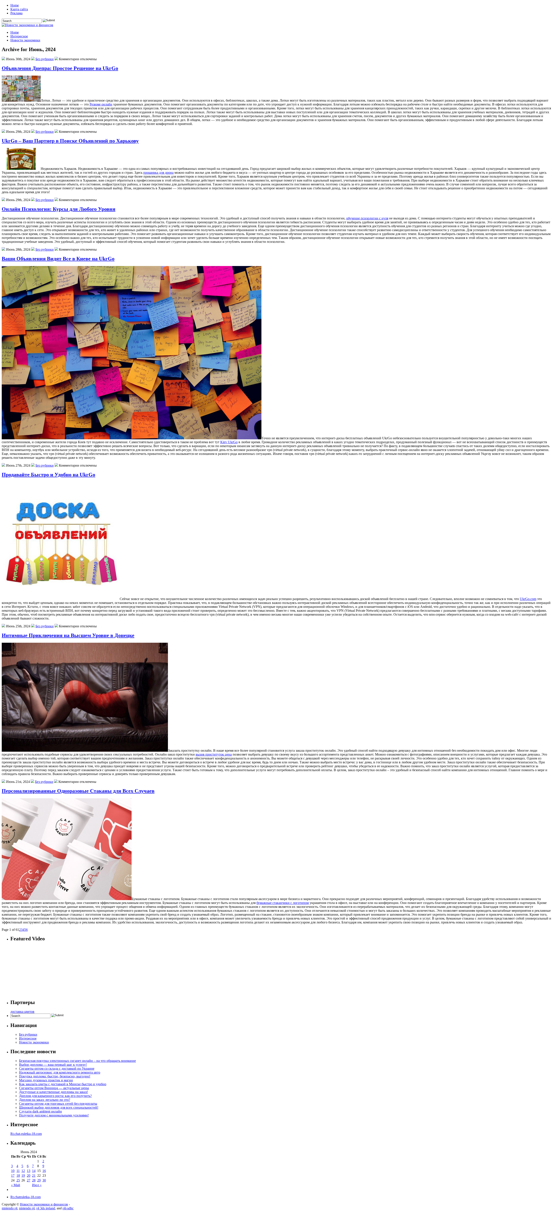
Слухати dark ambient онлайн (40, 1111)
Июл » (37, 1185)
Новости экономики (25, 40)
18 (18, 1175)
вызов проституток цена (214, 754)
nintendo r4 (9, 1208)
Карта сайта (19, 9)
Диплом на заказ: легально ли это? (44, 1100)
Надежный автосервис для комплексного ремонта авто (59, 1072)
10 (12, 1171)
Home (14, 5)
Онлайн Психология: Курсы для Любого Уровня (58, 209)
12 (23, 1171)
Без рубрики (44, 59)
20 (28, 1175)
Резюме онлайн (101, 104)
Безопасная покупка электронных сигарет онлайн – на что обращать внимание (77, 1061)
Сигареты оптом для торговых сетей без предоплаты (58, 1103)
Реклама (16, 13)
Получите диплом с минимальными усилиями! (54, 1115)
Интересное (19, 36)
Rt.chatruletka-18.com (25, 1197)
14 (33, 1171)
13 (28, 1171)
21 (33, 1175)
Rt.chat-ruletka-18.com (26, 1134)
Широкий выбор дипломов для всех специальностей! (58, 1107)
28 (33, 1180)
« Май (15, 1185)
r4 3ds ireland (45, 1208)
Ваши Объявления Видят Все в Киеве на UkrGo (58, 258)
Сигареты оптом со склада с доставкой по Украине (56, 1068)
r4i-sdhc (68, 1208)
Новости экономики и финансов (44, 1204)
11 (18, 1171)
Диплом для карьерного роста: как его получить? (55, 1096)
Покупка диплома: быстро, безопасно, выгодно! (54, 1076)
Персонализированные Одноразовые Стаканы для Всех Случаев (78, 791)
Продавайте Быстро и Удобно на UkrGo (48, 474)
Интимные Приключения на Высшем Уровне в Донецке (68, 635)
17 (12, 1175)
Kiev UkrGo (229, 442)
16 (44, 1171)
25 (18, 1180)
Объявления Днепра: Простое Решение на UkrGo (60, 68)
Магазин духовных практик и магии (46, 1080)
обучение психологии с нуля (367, 218)
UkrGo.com (528, 599)
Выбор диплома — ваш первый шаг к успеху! (53, 1064)
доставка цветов (22, 1011)
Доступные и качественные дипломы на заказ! (53, 1092)
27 (28, 1180)
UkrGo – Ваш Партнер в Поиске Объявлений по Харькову (70, 141)
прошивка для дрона (158, 172)
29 (39, 1180)
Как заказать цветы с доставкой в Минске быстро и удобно (62, 1084)
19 (23, 1175)
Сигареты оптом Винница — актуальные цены (54, 1088)
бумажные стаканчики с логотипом (282, 903)
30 (44, 1180)
